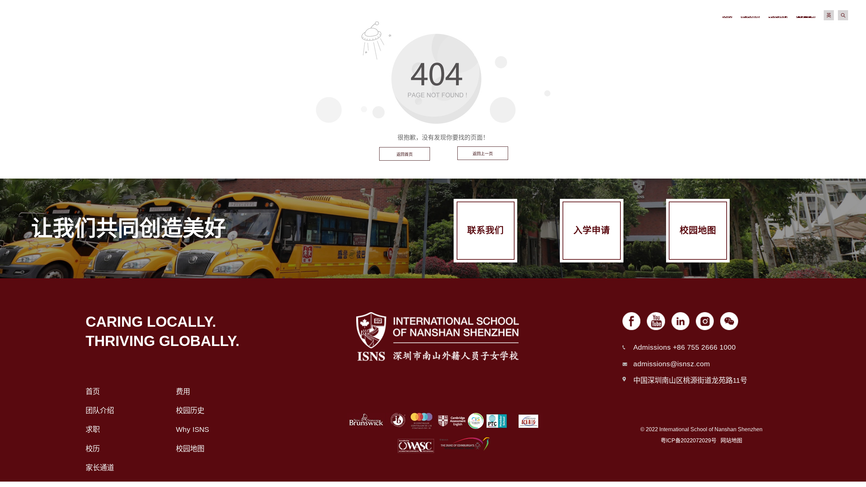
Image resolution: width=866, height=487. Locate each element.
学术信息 (612, 34)
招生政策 (543, 34)
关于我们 (473, 34)
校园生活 (682, 34)
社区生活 (752, 34)
